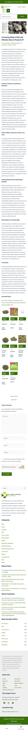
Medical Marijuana (6, 546)
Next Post (14, 399)
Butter (3, 527)
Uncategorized (5, 557)
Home (4, 678)
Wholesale (4, 644)
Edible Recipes (5, 538)
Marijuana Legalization (8, 543)
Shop (15, 685)
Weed (3, 562)
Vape (3, 559)
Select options (4, 319)
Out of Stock (17, 687)
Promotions (5, 641)
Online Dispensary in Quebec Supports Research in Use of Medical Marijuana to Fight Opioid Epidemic (14, 613)
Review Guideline (18, 683)
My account (17, 678)
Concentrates (5, 535)
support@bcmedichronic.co (11, 711)
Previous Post (14, 396)
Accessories (5, 623)
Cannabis (17, 43)
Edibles (3, 632)
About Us (5, 681)
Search (22, 16)
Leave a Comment (6, 43)
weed (24, 49)
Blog (13, 43)
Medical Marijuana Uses (8, 548)
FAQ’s (4, 683)
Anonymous (5, 602)
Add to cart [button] (13, 373)
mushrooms (5, 551)
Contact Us (17, 681)
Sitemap (5, 687)
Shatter (4, 554)
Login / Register (22, 7)
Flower (3, 635)
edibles (3, 540)
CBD (3, 532)
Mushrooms (5, 638)
